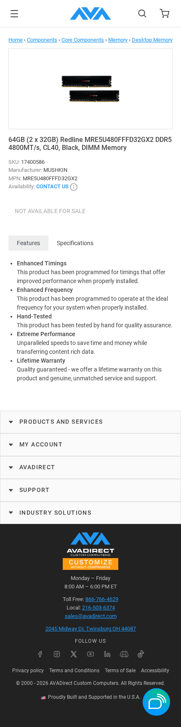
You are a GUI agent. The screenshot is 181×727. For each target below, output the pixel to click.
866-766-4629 (101, 599)
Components (42, 40)
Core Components (82, 40)
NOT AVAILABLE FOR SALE (50, 211)
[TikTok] (141, 654)
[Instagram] (56, 654)
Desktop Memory (152, 40)
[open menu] (14, 13)
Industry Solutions (55, 512)
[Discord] (124, 654)
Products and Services (61, 421)
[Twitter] (73, 654)
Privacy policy (28, 671)
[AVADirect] (90, 13)
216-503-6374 (98, 607)
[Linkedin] (107, 654)
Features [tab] (28, 243)
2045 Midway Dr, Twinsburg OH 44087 (90, 628)
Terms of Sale (120, 671)
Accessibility (155, 671)
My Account (41, 444)
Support (34, 489)
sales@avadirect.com (91, 616)
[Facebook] (40, 654)
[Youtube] (90, 654)
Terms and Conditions (74, 671)
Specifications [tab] (75, 243)
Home (15, 40)
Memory (118, 40)
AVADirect (37, 467)
